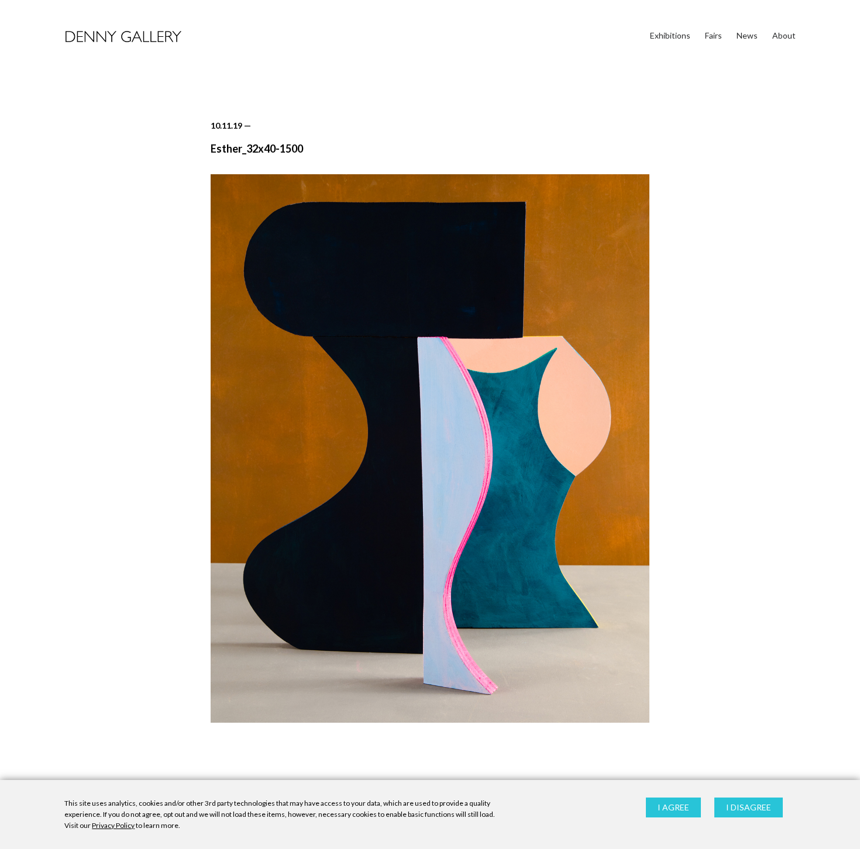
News (747, 35)
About (784, 35)
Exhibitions (670, 35)
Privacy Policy (113, 826)
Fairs (713, 35)
